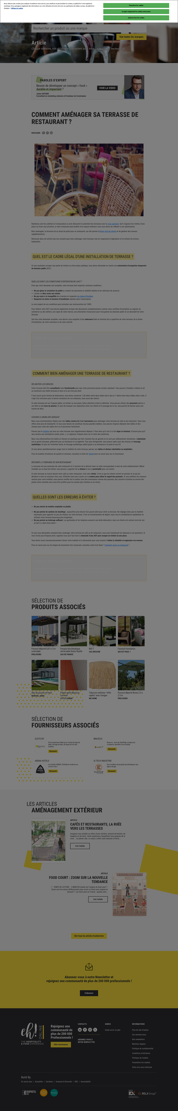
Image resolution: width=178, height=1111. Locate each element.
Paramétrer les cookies (136, 5)
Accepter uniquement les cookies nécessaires (136, 11)
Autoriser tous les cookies (136, 18)
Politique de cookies (17, 8)
